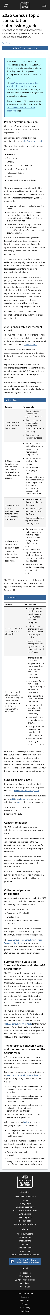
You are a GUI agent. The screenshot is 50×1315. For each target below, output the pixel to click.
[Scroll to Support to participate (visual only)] (34, 780)
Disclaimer (25, 1300)
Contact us (25, 1251)
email (19, 802)
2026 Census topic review (26, 48)
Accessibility (25, 1307)
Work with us (25, 1237)
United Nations (30, 344)
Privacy (25, 1304)
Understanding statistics (25, 1224)
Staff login (25, 1311)
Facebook (26, 1273)
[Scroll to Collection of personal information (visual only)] (21, 894)
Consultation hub (25, 1247)
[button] (6, 5)
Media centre (25, 1241)
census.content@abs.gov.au (26, 790)
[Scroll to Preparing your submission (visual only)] (40, 122)
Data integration (25, 1217)
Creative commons (25, 1293)
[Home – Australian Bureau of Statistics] (25, 1181)
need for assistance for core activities (23, 1075)
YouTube (26, 1287)
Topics (25, 1200)
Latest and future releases (25, 1196)
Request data (25, 1221)
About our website (25, 1234)
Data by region (25, 1203)
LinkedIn (26, 1283)
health (26, 1122)
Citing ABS (25, 1244)
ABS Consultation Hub (32, 141)
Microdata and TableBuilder (25, 1210)
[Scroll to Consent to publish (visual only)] (29, 823)
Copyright (25, 1297)
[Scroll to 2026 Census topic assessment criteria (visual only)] (15, 330)
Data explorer (25, 1214)
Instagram (26, 1276)
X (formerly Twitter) (26, 1280)
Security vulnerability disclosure (25, 1254)
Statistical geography (25, 1207)
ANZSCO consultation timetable (18, 1024)
